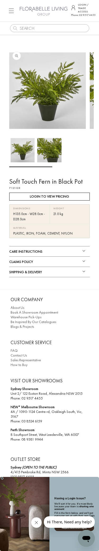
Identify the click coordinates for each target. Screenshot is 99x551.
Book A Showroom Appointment (34, 312)
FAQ (14, 350)
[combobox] (49, 28)
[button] (11, 10)
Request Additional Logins (74, 528)
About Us (17, 307)
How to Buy (19, 364)
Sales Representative (26, 360)
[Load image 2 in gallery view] (49, 150)
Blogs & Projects (22, 326)
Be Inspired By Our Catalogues (33, 321)
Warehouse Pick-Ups (26, 317)
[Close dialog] (2, 478)
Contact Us (19, 355)
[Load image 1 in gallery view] (23, 150)
